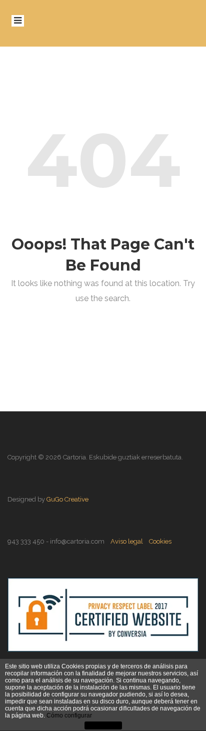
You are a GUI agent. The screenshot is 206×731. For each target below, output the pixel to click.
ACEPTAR (103, 726)
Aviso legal (126, 541)
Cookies (160, 541)
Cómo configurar (69, 715)
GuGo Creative (67, 499)
